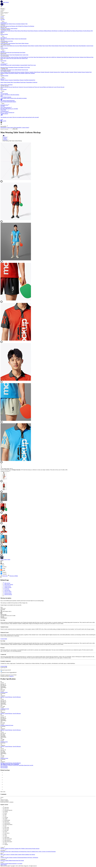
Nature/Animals (7, 82)
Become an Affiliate (13, 575)
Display (23, 52)
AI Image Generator (13, 857)
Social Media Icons (11, 45)
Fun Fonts (77, 57)
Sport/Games (23, 82)
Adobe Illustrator (11, 43)
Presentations (11, 67)
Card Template (21, 73)
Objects (2, 84)
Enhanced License (4, 758)
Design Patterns (31, 45)
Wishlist (23, 848)
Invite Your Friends (20, 860)
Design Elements (55, 45)
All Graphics (3, 37)
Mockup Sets (8, 26)
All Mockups (3, 22)
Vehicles (10, 23)
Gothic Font (48, 57)
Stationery (23, 23)
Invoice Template (4, 72)
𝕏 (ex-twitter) (19, 863)
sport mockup (7, 590)
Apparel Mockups (8, 697)
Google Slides (3, 69)
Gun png (41, 87)
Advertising (18, 23)
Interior (2, 82)
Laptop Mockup (66, 30)
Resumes (16, 67)
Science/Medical (16, 82)
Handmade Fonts (18, 54)
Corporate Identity (23, 65)
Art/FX (5, 84)
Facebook (3, 863)
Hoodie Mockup (10, 30)
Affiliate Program (12, 860)
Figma (16, 43)
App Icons (17, 45)
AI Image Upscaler (5, 857)
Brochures (3, 65)
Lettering (7, 54)
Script (12, 52)
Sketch (19, 43)
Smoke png (50, 87)
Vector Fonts (12, 54)
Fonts (10, 848)
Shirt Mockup (55, 30)
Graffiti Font (53, 57)
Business (22, 80)
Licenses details (4, 638)
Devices (14, 23)
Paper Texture (45, 45)
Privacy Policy (39, 851)
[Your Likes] (1, 120)
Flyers (31, 65)
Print (26, 23)
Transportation (29, 82)
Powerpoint (9, 69)
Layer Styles (10, 41)
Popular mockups (35, 848)
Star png (6, 87)
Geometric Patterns (38, 45)
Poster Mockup (31, 30)
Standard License (4, 741)
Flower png (36, 87)
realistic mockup (7, 587)
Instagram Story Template (59, 72)
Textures (16, 38)
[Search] (14, 129)
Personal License (4, 692)
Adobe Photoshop (4, 43)
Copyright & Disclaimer (51, 851)
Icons (19, 38)
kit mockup (6, 588)
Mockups (2, 697)
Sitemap (33, 854)
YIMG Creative (4, 559)
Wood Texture (62, 45)
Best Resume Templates (20, 72)
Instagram (14, 863)
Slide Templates (11, 72)
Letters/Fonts (9, 84)
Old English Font (24, 57)
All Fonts (2, 51)
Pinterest (10, 863)
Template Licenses (4, 75)
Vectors (4, 38)
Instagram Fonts (42, 57)
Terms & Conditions (31, 851)
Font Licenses (3, 60)
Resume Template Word (87, 72)
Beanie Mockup (79, 30)
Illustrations (8, 38)
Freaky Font (3, 57)
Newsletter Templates (69, 72)
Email (29, 65)
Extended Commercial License (7, 725)
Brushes (5, 41)
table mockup (7, 583)
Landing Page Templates (30, 73)
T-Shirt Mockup (4, 30)
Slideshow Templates (29, 72)
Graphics (7, 848)
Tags (30, 854)
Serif (1, 52)
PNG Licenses (4, 89)
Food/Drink (26, 80)
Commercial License (5, 708)
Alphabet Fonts (71, 57)
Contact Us (8, 854)
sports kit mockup (8, 594)
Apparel (2, 23)
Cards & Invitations (16, 65)
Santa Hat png (15, 87)
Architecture (34, 82)
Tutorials (12, 854)
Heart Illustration (82, 45)
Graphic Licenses (4, 48)
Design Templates (15, 848)
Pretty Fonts (3, 58)
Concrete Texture (89, 45)
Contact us (11, 676)
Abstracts (6, 80)
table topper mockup (8, 584)
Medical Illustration (23, 45)
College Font (8, 58)
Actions (2, 41)
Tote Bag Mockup (87, 30)
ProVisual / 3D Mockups (33, 857)
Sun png (62, 87)
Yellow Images (4, 864)
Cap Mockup (60, 30)
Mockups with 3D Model (16, 26)
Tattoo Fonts (36, 57)
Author (8, 559)
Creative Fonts (25, 54)
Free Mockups (31, 26)
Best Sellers (3, 26)
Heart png (3, 87)
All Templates (3, 63)
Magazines (3, 67)
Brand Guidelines (25, 854)
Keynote (26, 69)
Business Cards (8, 65)
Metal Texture (76, 45)
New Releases (25, 26)
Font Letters (13, 58)
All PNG (2, 78)
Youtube (6, 863)
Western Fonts (25, 58)
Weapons (2, 80)
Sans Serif (5, 52)
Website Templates (77, 72)
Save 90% (3, 19)
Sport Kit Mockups (17, 697)
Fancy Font (18, 57)
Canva (13, 69)
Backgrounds (23, 38)
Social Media (21, 67)
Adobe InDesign (17, 69)
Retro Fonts (19, 58)
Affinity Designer (25, 43)
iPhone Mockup (17, 30)
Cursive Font (13, 57)
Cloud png (20, 87)
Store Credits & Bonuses (13, 851)
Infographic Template (49, 72)
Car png (55, 87)
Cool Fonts (8, 57)
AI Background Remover (22, 857)
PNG (20, 848)
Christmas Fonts (82, 57)
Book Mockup (24, 30)
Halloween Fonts (89, 57)
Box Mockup (73, 30)
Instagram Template (5, 73)
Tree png (59, 87)
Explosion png (31, 87)
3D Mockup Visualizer (5, 28)
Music (12, 82)
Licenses (44, 851)
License (2, 16)
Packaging (6, 23)
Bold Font (66, 57)
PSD (1, 38)
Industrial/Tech (32, 80)
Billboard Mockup (48, 30)
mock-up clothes (7, 591)
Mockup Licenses (4, 34)
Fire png (10, 87)
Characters (11, 80)
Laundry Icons (4, 45)
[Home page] (3, 135)
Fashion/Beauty (16, 80)
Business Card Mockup (39, 30)
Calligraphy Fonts (60, 57)
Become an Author (4, 860)
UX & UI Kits (27, 67)
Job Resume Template (13, 73)
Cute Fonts (31, 57)
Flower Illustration (69, 45)
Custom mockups (13, 28)
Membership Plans (4, 851)
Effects (50, 45)
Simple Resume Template (39, 72)
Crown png (25, 87)
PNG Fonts (3, 54)
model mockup (7, 585)
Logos (34, 65)
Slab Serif (9, 52)
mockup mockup (7, 593)
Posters (6, 67)
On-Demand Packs (23, 851)
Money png (45, 87)
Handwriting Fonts (18, 52)
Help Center (3, 854)
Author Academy (18, 854)
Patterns (12, 38)
